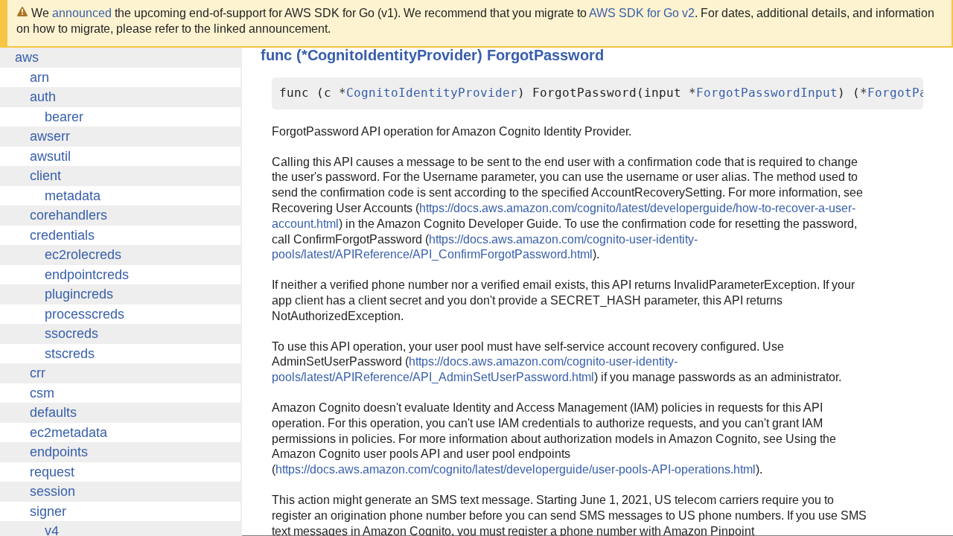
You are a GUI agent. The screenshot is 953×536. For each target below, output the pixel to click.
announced (82, 13)
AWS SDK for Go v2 (642, 13)
